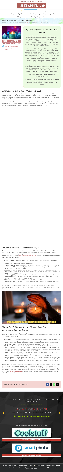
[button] (43, 16)
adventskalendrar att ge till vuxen (27, 255)
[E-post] (57, 384)
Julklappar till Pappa (50, 465)
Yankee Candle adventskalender (46, 134)
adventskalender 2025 (16, 371)
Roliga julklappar (57, 467)
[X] (51, 384)
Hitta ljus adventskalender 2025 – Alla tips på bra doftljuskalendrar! (11, 48)
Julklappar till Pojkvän (11, 467)
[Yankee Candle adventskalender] (46, 119)
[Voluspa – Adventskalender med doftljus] (46, 165)
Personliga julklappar (31, 468)
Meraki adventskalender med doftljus (17, 228)
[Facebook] (47, 384)
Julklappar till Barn (20, 467)
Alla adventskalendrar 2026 (39, 467)
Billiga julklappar (49, 467)
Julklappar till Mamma (40, 465)
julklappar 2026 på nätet (28, 465)
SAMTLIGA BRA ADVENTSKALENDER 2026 (31, 404)
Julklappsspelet (28, 467)
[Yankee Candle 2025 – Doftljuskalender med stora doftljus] (16, 119)
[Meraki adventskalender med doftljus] (16, 214)
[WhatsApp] (54, 384)
